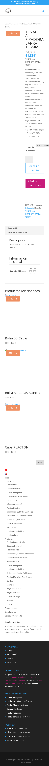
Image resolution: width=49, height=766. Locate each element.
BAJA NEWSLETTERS (15, 740)
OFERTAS (10, 658)
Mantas (10, 600)
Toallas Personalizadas (16, 542)
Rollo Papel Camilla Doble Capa (19, 573)
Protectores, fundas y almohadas (20, 553)
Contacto (8, 604)
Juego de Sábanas (14, 588)
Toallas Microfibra (14, 488)
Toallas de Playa (13, 596)
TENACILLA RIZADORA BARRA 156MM (32, 214)
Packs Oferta (12, 500)
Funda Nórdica (13, 561)
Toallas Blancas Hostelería (17, 496)
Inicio (7, 24)
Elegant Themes (24, 759)
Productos (9, 539)
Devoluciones (10, 612)
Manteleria (11, 585)
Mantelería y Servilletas (16, 519)
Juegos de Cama (13, 592)
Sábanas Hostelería (14, 504)
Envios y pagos (11, 608)
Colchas (10, 581)
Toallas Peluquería (14, 492)
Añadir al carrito (34, 168)
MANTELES (11, 662)
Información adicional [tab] (17, 232)
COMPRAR (9, 481)
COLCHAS (11, 651)
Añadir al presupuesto (35, 183)
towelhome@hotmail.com (15, 680)
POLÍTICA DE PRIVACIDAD (17, 728)
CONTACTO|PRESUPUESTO (18, 736)
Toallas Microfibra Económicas (19, 577)
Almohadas (11, 527)
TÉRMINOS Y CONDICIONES (18, 732)
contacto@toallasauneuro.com (23, 677)
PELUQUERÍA (12, 654)
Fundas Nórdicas (13, 508)
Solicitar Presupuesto (13, 616)
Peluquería (14, 24)
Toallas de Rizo (13, 550)
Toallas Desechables (15, 531)
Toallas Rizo (12, 485)
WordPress (26, 762)
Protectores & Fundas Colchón (19, 516)
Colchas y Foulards (14, 523)
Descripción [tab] (13, 228)
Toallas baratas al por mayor (18, 717)
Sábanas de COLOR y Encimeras (20, 512)
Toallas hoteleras (14, 713)
